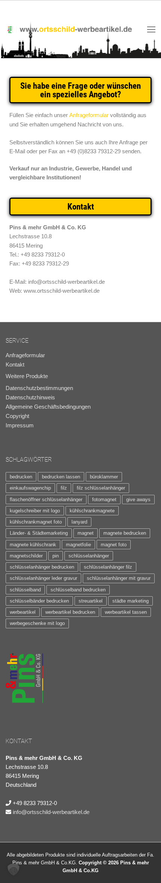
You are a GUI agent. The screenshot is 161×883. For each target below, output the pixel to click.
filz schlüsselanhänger (101, 488)
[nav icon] (151, 29)
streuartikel (91, 601)
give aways (138, 499)
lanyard (79, 522)
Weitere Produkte (27, 376)
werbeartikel (23, 612)
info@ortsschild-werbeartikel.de (51, 812)
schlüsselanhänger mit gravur (119, 578)
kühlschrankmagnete (92, 510)
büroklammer (104, 477)
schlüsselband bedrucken (78, 590)
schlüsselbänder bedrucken (39, 601)
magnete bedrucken (124, 533)
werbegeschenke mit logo (37, 623)
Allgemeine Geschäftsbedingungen (48, 407)
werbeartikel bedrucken (70, 612)
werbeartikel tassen (126, 612)
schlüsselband (25, 590)
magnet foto (114, 544)
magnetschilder (26, 556)
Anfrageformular (89, 115)
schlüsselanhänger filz (108, 567)
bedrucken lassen (61, 477)
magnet (86, 533)
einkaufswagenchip (30, 488)
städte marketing (130, 601)
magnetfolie (78, 544)
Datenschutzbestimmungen (39, 388)
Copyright (17, 416)
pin (55, 556)
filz (64, 488)
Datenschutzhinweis (30, 397)
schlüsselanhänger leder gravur (43, 578)
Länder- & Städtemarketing (39, 533)
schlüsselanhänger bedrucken (42, 567)
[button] (13, 869)
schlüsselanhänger (89, 556)
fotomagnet (104, 499)
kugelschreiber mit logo (35, 510)
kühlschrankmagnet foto (36, 522)
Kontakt (15, 364)
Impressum (20, 425)
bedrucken (21, 477)
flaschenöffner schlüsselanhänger (46, 499)
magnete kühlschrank (33, 544)
